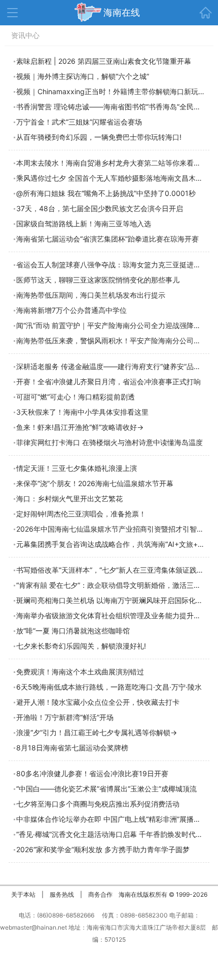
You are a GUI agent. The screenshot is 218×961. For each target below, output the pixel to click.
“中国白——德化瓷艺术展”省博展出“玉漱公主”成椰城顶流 (106, 788)
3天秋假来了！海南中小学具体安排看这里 (82, 412)
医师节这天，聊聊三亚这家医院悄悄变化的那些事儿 (97, 279)
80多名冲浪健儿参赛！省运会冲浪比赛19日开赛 (92, 773)
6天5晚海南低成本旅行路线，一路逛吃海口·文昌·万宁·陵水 (109, 687)
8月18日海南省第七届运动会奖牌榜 (72, 747)
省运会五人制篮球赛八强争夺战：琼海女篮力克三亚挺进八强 (112, 264)
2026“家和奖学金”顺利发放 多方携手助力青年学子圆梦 (103, 849)
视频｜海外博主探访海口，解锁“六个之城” (82, 76)
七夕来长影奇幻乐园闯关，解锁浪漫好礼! (81, 646)
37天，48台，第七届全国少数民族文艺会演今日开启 (99, 208)
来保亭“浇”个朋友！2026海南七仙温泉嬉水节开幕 (94, 483)
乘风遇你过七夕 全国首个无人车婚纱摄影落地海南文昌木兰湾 (113, 178)
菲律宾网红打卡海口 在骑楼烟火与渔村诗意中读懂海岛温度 (109, 442)
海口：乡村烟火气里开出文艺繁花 (69, 498)
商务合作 (100, 894)
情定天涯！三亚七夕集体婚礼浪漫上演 (76, 468)
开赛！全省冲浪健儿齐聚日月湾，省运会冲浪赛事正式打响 (108, 381)
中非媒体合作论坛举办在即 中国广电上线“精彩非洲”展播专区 (112, 819)
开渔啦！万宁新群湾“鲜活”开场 (65, 717)
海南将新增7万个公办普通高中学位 (71, 310)
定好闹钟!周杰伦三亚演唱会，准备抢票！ (81, 513)
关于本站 (23, 894)
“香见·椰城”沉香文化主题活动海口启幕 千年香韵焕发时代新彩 (113, 834)
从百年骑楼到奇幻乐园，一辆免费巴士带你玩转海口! (98, 137)
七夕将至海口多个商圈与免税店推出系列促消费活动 (97, 803)
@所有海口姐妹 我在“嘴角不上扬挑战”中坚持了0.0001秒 (106, 193)
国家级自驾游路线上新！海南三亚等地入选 (83, 223)
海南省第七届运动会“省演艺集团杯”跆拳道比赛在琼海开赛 (107, 238)
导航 (12, 12)
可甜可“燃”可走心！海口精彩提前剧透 (75, 396)
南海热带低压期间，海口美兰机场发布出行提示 (90, 295)
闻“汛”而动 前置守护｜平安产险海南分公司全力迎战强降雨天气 (115, 325)
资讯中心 (25, 35)
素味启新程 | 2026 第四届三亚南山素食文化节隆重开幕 (103, 61)
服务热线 (62, 894)
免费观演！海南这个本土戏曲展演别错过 (80, 671)
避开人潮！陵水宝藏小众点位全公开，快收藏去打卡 (97, 702)
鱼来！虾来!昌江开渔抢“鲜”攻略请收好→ (79, 427)
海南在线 (121, 12)
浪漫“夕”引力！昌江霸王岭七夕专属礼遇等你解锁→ (96, 732)
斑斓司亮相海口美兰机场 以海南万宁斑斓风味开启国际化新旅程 (116, 600)
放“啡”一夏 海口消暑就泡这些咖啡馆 (73, 630)
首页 (205, 12)
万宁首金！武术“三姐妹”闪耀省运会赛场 (79, 121)
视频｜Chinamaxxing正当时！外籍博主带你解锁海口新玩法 (110, 91)
